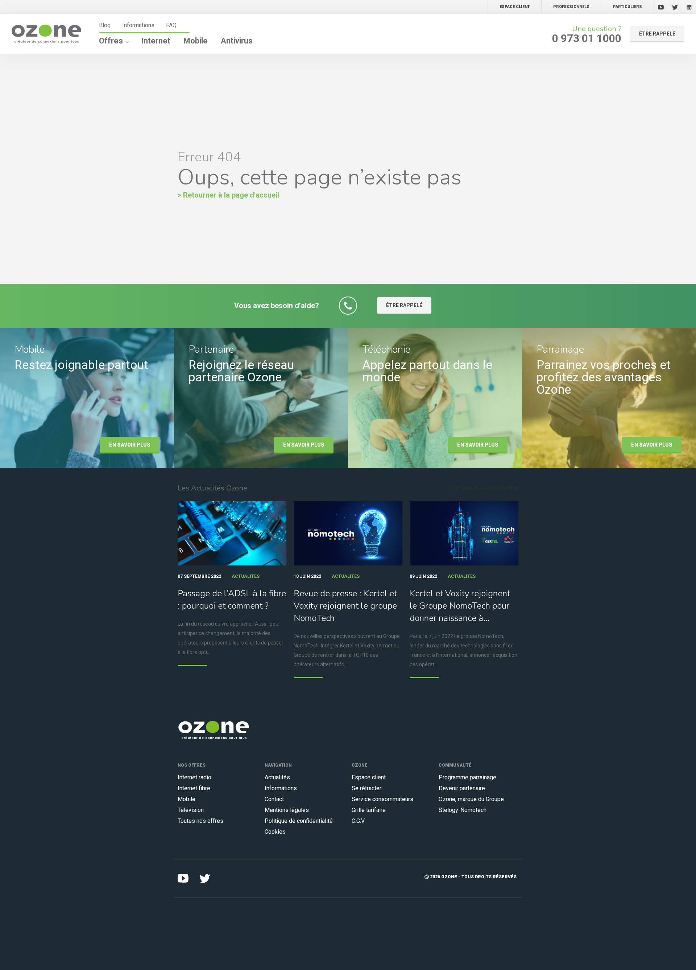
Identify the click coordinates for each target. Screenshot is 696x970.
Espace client (369, 777)
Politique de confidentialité (299, 820)
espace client (515, 6)
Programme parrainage (467, 777)
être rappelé (657, 34)
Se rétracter (366, 788)
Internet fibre (194, 788)
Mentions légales (287, 810)
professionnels (571, 6)
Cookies (275, 831)
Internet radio (194, 777)
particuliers (627, 6)
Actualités (277, 777)
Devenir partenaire (462, 788)
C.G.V (358, 820)
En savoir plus (129, 445)
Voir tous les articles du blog (485, 487)
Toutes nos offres (200, 820)
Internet (155, 40)
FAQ (171, 25)
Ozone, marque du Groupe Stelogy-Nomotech (471, 804)
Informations (138, 25)
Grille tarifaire (369, 810)
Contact (274, 799)
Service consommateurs (382, 799)
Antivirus (237, 40)
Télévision (191, 810)
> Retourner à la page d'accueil (228, 195)
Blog (105, 25)
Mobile (195, 40)
